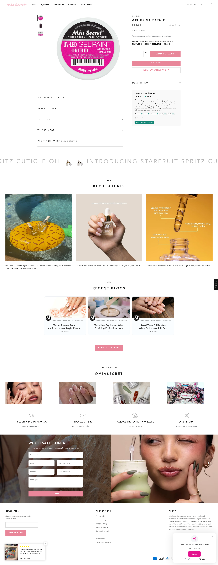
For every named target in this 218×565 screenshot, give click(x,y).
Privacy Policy (101, 516)
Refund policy (101, 520)
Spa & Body (59, 4)
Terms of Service (102, 527)
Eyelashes (45, 4)
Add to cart (165, 53)
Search (98, 535)
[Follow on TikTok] (30, 550)
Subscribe (16, 532)
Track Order (100, 538)
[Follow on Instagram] (18, 550)
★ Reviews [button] (216, 284)
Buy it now (156, 63)
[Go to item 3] (40, 33)
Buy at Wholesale (156, 70)
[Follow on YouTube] (24, 550)
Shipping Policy (101, 523)
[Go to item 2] (40, 26)
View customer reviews (144, 122)
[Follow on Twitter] (12, 550)
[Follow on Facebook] (6, 550)
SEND (55, 493)
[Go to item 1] (40, 18)
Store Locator (86, 4)
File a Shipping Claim (103, 542)
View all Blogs (109, 347)
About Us (72, 4)
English (189, 4)
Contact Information (103, 531)
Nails (34, 4)
